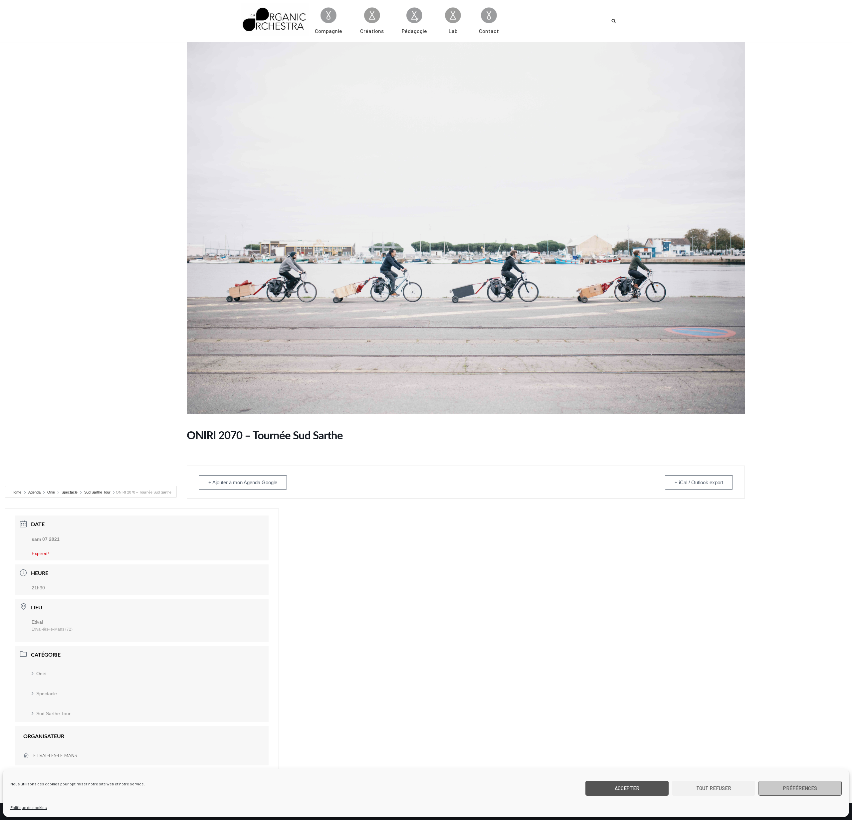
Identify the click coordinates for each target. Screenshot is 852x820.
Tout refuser (713, 788)
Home (17, 492)
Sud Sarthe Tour (97, 492)
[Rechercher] (613, 20)
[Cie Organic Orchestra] (275, 19)
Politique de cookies (28, 807)
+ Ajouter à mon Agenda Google (242, 482)
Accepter (627, 788)
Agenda (34, 492)
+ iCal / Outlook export (699, 482)
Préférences (800, 788)
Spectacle (70, 492)
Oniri (51, 492)
